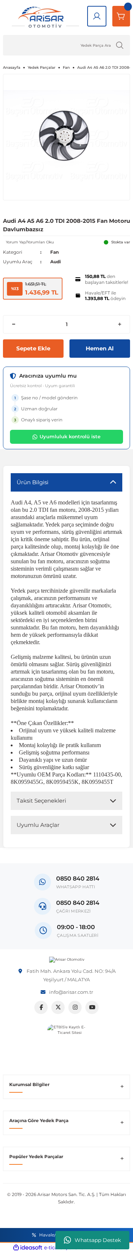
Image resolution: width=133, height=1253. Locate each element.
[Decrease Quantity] (13, 324)
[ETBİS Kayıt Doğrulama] (66, 1043)
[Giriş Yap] (96, 16)
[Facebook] (41, 1007)
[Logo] (66, 960)
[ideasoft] (27, 1248)
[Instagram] (75, 1007)
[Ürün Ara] (119, 45)
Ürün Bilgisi (32, 482)
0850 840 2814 (77, 902)
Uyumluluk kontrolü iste (70, 436)
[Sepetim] (121, 16)
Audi (55, 261)
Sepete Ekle (33, 348)
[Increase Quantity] (119, 324)
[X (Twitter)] (58, 1007)
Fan (54, 252)
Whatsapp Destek (98, 1240)
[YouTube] (92, 1007)
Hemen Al (100, 348)
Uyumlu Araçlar (38, 824)
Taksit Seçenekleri (41, 800)
